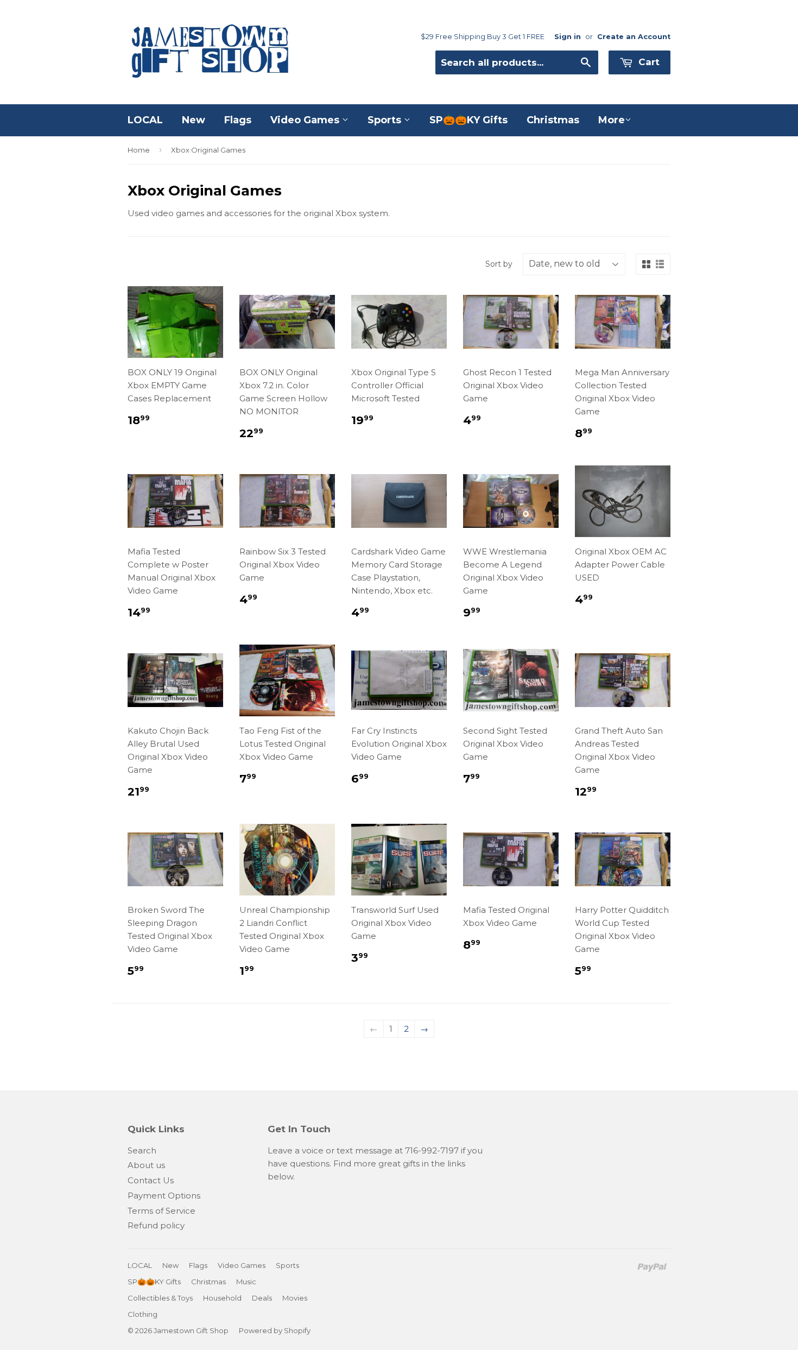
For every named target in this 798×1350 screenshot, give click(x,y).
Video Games (306, 120)
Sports (386, 120)
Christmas (553, 120)
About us (146, 1165)
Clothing (142, 1314)
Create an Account (633, 37)
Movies (294, 1298)
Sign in (567, 37)
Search (142, 1150)
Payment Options (164, 1195)
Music (246, 1281)
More (611, 120)
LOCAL (145, 120)
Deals (262, 1298)
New (193, 120)
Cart (648, 61)
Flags (237, 120)
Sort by (498, 264)
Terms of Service (161, 1211)
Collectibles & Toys (160, 1298)
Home (139, 150)
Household (222, 1298)
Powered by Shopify (275, 1330)
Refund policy (156, 1225)
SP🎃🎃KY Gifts (468, 120)
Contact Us (151, 1180)
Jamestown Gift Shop (191, 1330)
